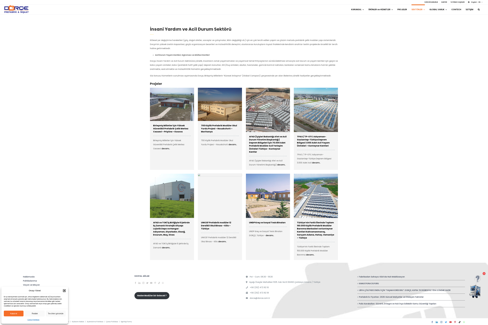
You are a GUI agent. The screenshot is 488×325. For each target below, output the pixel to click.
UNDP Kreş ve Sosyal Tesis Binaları (264, 196)
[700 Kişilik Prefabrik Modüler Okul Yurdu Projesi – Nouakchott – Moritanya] (220, 104)
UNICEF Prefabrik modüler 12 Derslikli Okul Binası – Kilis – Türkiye (216, 196)
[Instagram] (143, 283)
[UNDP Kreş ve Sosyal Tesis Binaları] (268, 196)
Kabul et (13, 313)
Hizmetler (27, 297)
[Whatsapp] (163, 283)
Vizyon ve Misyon (31, 285)
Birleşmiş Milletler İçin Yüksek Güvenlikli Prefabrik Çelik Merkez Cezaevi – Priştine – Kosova (168, 104)
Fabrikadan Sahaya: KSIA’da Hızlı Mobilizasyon (382, 276)
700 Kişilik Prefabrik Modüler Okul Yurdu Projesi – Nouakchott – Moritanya (216, 104)
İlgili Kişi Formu (126, 322)
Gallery (176, 104)
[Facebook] (135, 283)
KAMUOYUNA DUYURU (369, 283)
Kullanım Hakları (78, 322)
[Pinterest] (155, 283)
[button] (64, 290)
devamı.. (166, 148)
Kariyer (26, 293)
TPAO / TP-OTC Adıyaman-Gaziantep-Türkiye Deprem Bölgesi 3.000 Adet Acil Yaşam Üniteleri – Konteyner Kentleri (312, 110)
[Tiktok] (159, 283)
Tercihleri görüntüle (55, 313)
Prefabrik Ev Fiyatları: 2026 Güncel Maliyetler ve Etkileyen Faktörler (391, 297)
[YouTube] (151, 283)
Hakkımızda (29, 276)
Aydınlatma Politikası (95, 322)
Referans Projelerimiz (33, 301)
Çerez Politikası (33, 320)
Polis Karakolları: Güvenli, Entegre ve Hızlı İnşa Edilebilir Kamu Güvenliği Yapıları (397, 303)
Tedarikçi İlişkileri (31, 305)
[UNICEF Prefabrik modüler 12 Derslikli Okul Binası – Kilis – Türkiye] (220, 196)
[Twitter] (147, 283)
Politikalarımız (30, 280)
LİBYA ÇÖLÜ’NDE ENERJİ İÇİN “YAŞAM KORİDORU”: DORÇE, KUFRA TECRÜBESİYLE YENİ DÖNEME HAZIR (405, 290)
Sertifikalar (28, 289)
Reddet (35, 313)
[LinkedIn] (139, 283)
